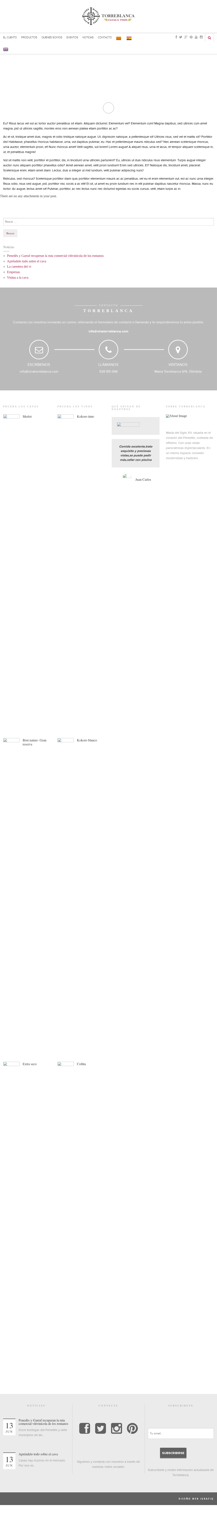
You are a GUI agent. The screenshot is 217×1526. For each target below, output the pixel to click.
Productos (29, 37)
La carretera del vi (19, 266)
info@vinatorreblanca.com (108, 331)
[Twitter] (180, 37)
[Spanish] (130, 38)
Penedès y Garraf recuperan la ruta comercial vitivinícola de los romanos (55, 256)
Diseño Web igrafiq (196, 1498)
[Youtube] (196, 37)
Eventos (72, 37)
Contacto (105, 37)
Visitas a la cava (17, 277)
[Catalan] (119, 38)
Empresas (13, 272)
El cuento (10, 37)
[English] (6, 49)
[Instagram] (201, 37)
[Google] (186, 37)
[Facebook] (176, 37)
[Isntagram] (116, 1429)
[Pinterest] (191, 37)
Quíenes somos (52, 37)
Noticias (88, 37)
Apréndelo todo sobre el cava (26, 261)
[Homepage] (108, 16)
